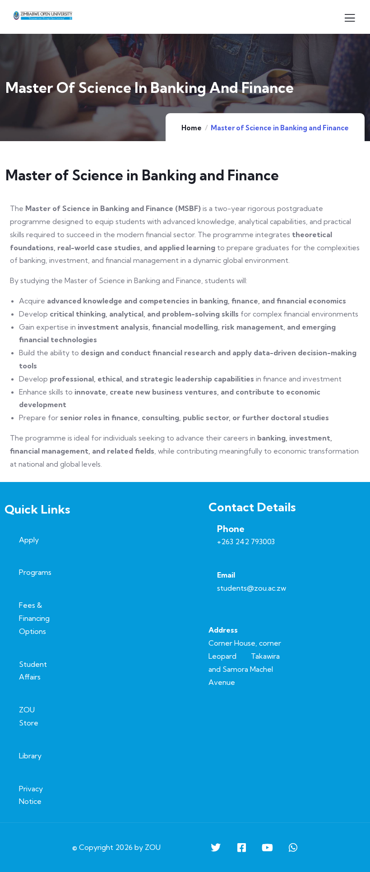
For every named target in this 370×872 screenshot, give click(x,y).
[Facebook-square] (241, 848)
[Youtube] (267, 848)
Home (191, 128)
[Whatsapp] (293, 848)
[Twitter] (216, 848)
